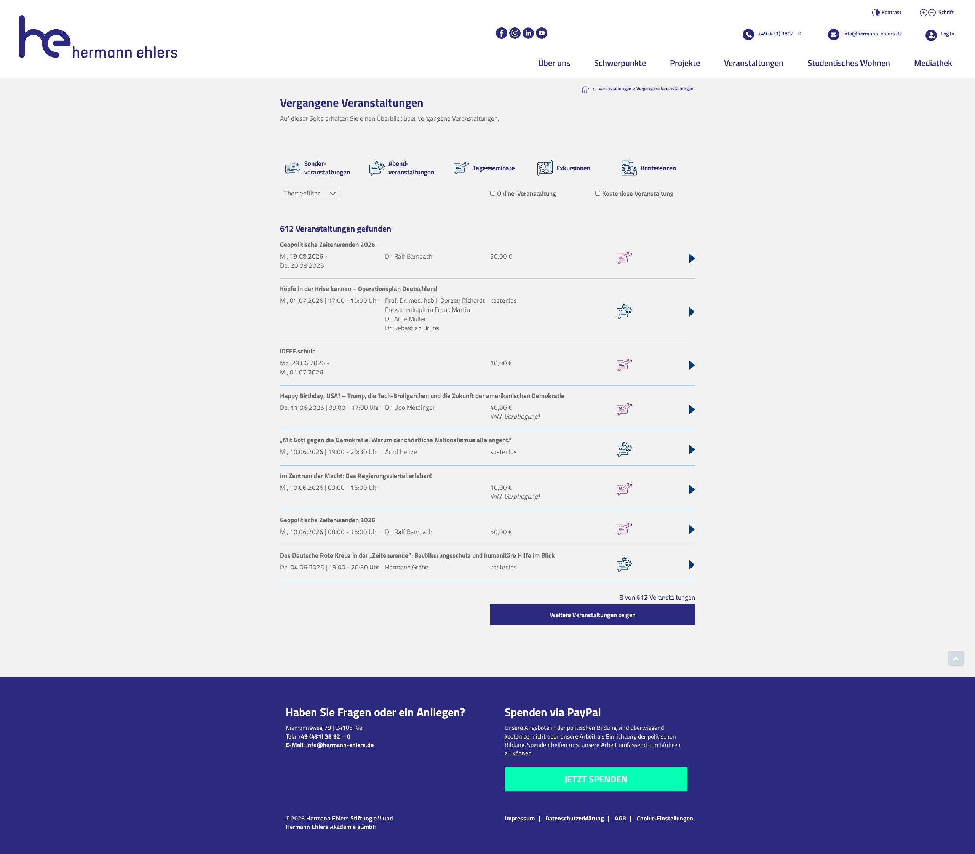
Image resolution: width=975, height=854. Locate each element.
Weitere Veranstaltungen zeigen (593, 614)
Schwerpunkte (620, 62)
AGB (620, 818)
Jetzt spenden (596, 779)
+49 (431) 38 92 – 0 (323, 736)
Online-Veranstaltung (526, 193)
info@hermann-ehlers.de (872, 33)
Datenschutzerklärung (574, 818)
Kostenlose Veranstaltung (637, 193)
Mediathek (933, 62)
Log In (947, 33)
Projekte (685, 62)
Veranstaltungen (753, 62)
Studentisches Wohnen (848, 62)
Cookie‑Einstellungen (665, 818)
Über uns (554, 62)
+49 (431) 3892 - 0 (779, 33)
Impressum (520, 818)
